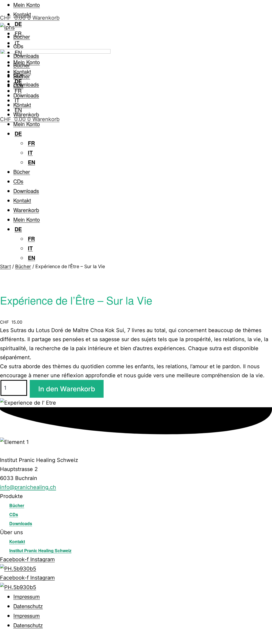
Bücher (21, 36)
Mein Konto (26, 4)
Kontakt (22, 105)
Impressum (26, 596)
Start (5, 266)
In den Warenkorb (66, 389)
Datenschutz (28, 606)
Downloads (26, 84)
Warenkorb (26, 114)
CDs (18, 46)
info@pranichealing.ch (28, 487)
